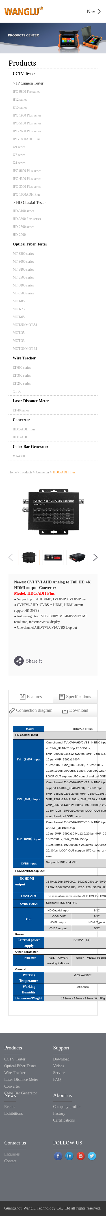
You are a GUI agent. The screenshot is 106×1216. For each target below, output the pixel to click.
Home (12, 472)
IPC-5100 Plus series (27, 123)
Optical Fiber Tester (30, 244)
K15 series (20, 107)
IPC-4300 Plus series (27, 179)
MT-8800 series (23, 269)
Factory (59, 1113)
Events (9, 1107)
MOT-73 (19, 309)
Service (59, 1073)
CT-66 (17, 391)
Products (26, 472)
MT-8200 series (23, 254)
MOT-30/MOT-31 (25, 349)
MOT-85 (19, 301)
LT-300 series (22, 376)
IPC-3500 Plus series (27, 187)
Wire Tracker (24, 358)
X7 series (19, 155)
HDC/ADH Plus (24, 429)
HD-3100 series (23, 211)
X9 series (19, 147)
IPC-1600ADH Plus (26, 195)
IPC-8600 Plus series (27, 171)
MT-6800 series (23, 285)
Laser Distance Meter (31, 401)
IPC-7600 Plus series (27, 131)
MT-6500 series (23, 293)
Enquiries (12, 1154)
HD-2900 (19, 235)
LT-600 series (22, 368)
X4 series (19, 163)
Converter (21, 420)
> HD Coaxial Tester (29, 202)
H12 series (20, 100)
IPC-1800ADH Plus (26, 139)
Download (61, 1059)
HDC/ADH (21, 437)
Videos (58, 1066)
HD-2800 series (23, 227)
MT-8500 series (23, 277)
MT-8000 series (23, 262)
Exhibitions (13, 1113)
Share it (34, 661)
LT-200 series (22, 383)
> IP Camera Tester (28, 83)
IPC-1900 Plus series (27, 115)
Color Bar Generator (30, 447)
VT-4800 (19, 456)
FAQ (57, 1079)
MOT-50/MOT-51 (25, 325)
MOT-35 (19, 333)
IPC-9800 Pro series (26, 92)
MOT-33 (19, 341)
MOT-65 (19, 317)
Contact (10, 1161)
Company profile (66, 1107)
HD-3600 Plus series (27, 219)
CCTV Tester (14, 1059)
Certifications (64, 1120)
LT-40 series (21, 410)
